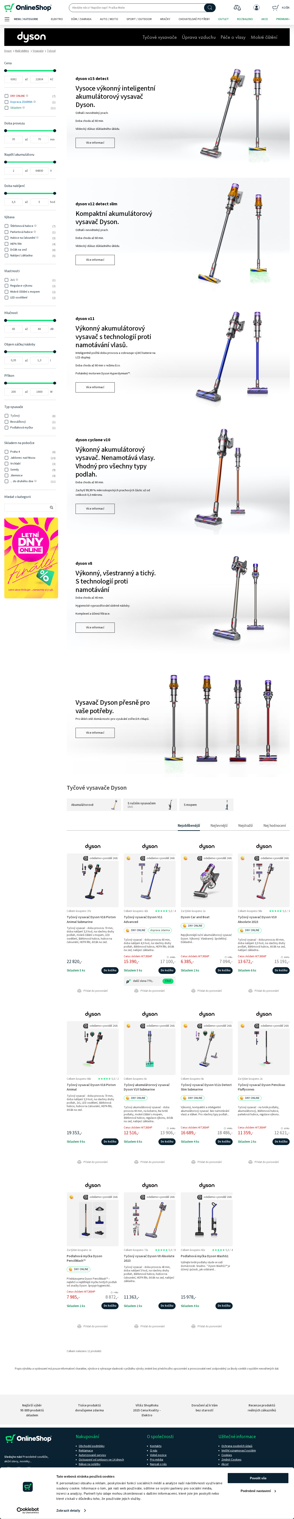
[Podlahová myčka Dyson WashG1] (206, 1219)
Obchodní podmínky (92, 1446)
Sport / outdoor (139, 19)
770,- (150, 981)
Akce (264, 19)
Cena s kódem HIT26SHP (138, 956)
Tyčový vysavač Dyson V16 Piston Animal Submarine (91, 919)
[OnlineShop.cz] (28, 7)
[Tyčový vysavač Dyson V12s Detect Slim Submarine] (206, 1048)
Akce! (225, 1464)
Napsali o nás (158, 1464)
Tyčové (51, 51)
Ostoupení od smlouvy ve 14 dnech (101, 1460)
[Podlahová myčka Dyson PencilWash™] (92, 1219)
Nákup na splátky (90, 1464)
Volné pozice (158, 1455)
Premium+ (283, 19)
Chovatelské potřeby (194, 19)
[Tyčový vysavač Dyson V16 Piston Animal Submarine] (92, 880)
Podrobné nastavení (256, 1490)
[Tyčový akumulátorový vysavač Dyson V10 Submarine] (149, 1048)
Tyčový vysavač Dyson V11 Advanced (143, 919)
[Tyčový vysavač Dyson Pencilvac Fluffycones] (263, 1048)
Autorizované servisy (92, 1455)
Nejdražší (245, 825)
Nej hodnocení (274, 825)
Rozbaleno (245, 19)
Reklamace (86, 1450)
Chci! (168, 981)
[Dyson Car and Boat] (206, 880)
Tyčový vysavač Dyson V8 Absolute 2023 (149, 1258)
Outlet (223, 19)
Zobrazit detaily (68, 1510)
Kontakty (156, 1446)
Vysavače (38, 51)
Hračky (165, 19)
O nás (153, 1450)
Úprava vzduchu (199, 37)
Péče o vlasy (233, 37)
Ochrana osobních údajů (236, 1446)
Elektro (57, 19)
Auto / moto (109, 19)
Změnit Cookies (231, 1460)
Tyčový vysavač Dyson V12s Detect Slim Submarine (206, 1087)
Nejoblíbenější (189, 825)
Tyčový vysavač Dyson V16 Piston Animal (91, 1087)
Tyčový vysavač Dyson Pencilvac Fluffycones (261, 1087)
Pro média (156, 1460)
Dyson (8, 51)
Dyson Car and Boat (195, 917)
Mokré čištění (264, 37)
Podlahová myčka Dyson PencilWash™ (84, 1258)
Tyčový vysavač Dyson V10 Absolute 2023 (257, 919)
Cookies (226, 1455)
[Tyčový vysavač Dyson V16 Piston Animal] (92, 1048)
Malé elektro (22, 51)
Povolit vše (258, 1478)
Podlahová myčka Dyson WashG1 (205, 1256)
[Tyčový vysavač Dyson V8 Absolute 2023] (149, 1219)
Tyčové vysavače (159, 37)
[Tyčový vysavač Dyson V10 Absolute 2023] (263, 880)
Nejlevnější (219, 825)
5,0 (165, 911)
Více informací (95, 143)
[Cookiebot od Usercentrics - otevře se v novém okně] (28, 1510)
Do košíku (110, 970)
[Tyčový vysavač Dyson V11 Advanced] (149, 880)
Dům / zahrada (81, 19)
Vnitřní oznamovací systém (238, 1450)
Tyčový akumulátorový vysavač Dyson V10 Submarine (147, 1087)
